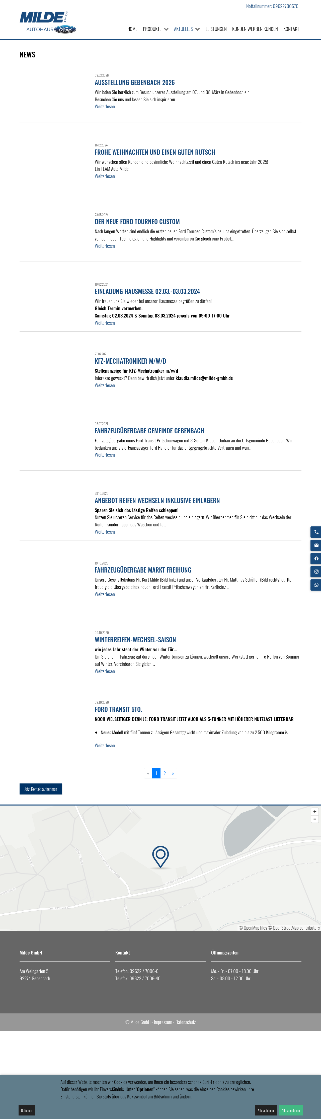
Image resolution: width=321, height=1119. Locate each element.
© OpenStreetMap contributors (294, 927)
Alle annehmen (291, 1110)
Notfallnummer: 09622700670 (272, 6)
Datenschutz (186, 1021)
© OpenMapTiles (253, 927)
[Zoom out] (314, 819)
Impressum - (164, 1021)
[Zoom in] (314, 811)
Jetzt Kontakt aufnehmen (41, 789)
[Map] (160, 868)
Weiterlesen (105, 106)
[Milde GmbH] (51, 22)
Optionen (26, 1110)
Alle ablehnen (266, 1110)
